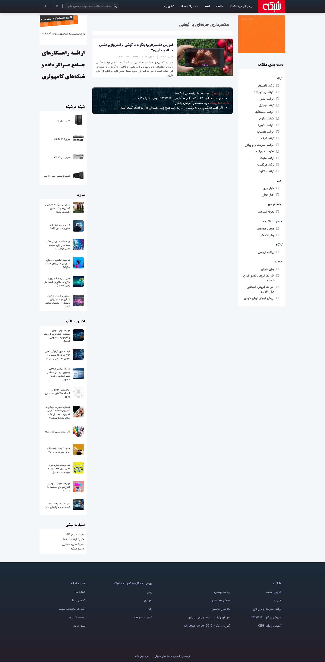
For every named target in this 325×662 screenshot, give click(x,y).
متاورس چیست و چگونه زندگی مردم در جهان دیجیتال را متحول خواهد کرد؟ (57, 301)
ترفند (207, 6)
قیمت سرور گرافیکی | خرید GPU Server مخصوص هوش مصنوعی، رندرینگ (57, 355)
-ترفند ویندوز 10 (264, 92)
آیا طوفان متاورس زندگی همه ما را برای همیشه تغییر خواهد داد (58, 245)
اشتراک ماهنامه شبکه (72, 609)
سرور (142, 656)
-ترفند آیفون (266, 118)
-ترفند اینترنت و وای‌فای (259, 145)
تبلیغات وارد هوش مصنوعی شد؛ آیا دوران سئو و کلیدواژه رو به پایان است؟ (57, 336)
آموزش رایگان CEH (270, 625)
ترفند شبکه (267, 138)
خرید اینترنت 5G (73, 539)
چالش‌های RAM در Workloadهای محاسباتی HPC (57, 393)
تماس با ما (168, 6)
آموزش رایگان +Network (266, 617)
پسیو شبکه (77, 548)
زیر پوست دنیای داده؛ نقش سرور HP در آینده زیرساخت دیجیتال (59, 468)
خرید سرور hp (63, 120)
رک (150, 609)
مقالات (219, 6)
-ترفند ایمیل (267, 99)
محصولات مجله (189, 6)
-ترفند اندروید (265, 125)
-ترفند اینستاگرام (264, 112)
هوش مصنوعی (265, 228)
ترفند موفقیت (265, 164)
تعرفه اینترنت (266, 211)
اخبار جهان (268, 194)
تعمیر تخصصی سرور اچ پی (57, 176)
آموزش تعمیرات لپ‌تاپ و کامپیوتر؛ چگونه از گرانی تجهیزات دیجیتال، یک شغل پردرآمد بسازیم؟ (58, 412)
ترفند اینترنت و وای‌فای (267, 609)
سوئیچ (148, 600)
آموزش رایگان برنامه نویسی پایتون (209, 617)
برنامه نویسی (266, 252)
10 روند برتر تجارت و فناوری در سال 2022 (60, 226)
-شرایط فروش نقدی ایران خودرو (258, 278)
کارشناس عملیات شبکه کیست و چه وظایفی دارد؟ (57, 505)
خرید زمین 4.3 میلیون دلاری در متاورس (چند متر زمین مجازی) (57, 282)
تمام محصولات (143, 617)
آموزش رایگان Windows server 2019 (207, 625)
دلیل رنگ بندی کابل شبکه (57, 432)
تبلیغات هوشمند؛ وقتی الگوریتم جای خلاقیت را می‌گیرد (58, 487)
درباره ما (80, 592)
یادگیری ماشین (221, 609)
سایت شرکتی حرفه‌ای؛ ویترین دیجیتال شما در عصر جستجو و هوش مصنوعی (59, 374)
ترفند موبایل (266, 105)
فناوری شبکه (274, 592)
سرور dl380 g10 (62, 139)
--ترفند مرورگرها (264, 151)
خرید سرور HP (75, 534)
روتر (149, 592)
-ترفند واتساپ (265, 131)
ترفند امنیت (267, 158)
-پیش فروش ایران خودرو (259, 298)
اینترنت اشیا (267, 235)
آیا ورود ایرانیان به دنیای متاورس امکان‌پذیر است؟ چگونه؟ (58, 263)
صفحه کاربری (77, 617)
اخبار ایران (268, 188)
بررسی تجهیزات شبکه (241, 6)
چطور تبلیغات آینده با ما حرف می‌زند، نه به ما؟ (58, 450)
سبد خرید (79, 625)
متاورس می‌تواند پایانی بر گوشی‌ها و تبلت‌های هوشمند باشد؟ (57, 208)
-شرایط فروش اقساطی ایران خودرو (260, 289)
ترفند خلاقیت (266, 171)
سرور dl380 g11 (62, 157)
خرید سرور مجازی (73, 544)
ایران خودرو (267, 269)
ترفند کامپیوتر (266, 85)
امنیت (278, 600)
